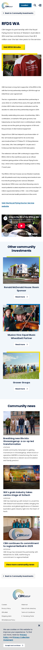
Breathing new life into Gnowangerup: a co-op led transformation (18, 441)
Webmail (25, 605)
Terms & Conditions (28, 612)
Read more (22, 296)
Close (39, 625)
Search (35, 5)
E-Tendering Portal (28, 616)
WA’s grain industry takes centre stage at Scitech (17, 494)
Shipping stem (6, 616)
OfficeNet (5, 612)
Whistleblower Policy (8, 620)
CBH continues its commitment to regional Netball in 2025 (21, 545)
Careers (4, 605)
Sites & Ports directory (29, 608)
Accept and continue (12, 645)
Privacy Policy (6, 608)
